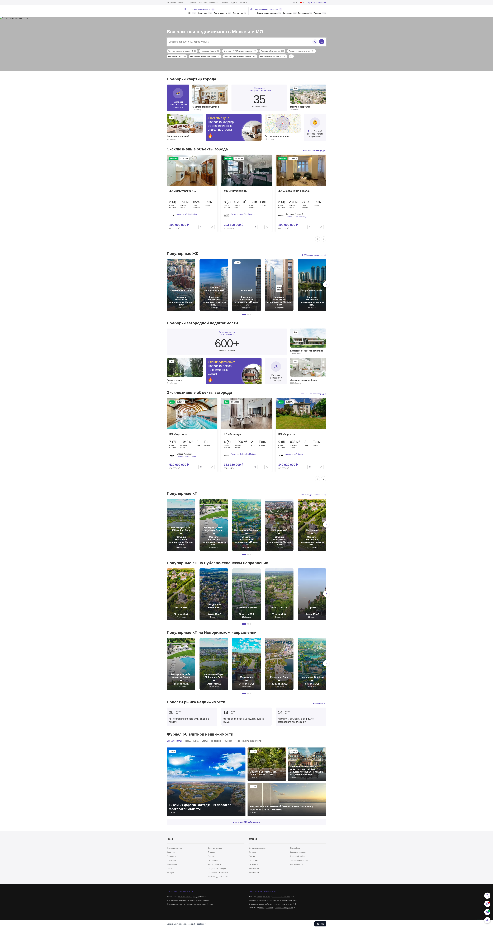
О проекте (192, 2)
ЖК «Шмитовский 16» (183, 191)
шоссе (259, 897)
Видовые (211, 856)
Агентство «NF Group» (294, 454)
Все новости (319, 703)
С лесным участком (298, 852)
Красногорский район (299, 860)
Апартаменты (222, 13)
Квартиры (205, 13)
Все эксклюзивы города (314, 150)
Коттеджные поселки (269, 13)
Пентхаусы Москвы (210, 51)
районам (181, 897)
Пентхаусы (239, 13)
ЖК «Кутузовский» (235, 191)
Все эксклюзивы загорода (313, 394)
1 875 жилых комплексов (313, 255)
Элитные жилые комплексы (301, 51)
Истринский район (297, 856)
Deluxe (169, 868)
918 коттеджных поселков (313, 495)
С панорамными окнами (218, 873)
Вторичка (211, 852)
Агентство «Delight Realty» (187, 214)
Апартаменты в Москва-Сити (273, 56)
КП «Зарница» (232, 434)
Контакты (243, 2)
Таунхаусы (305, 13)
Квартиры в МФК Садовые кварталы (240, 51)
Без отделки (172, 864)
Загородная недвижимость (266, 9)
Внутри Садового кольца (218, 877)
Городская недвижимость (199, 9)
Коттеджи (289, 13)
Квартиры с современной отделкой (239, 56)
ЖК (192, 13)
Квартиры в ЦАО (177, 56)
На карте (170, 873)
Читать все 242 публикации (246, 822)
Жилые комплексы (174, 848)
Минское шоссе (296, 864)
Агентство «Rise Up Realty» (296, 217)
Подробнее (199, 924)
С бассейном (295, 848)
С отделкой (171, 860)
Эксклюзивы (213, 860)
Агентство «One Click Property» (243, 214)
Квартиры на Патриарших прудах (204, 56)
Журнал (234, 2)
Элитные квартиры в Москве (182, 51)
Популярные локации (217, 868)
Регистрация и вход (318, 2)
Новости (224, 2)
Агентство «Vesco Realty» (187, 457)
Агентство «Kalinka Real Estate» (243, 454)
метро (189, 897)
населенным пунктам (281, 897)
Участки (320, 13)
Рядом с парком (214, 864)
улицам (196, 897)
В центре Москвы (215, 848)
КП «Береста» (287, 434)
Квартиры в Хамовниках (272, 51)
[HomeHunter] (173, 11)
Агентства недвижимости (208, 2)
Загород (253, 839)
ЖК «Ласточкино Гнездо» (294, 191)
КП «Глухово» (178, 434)
